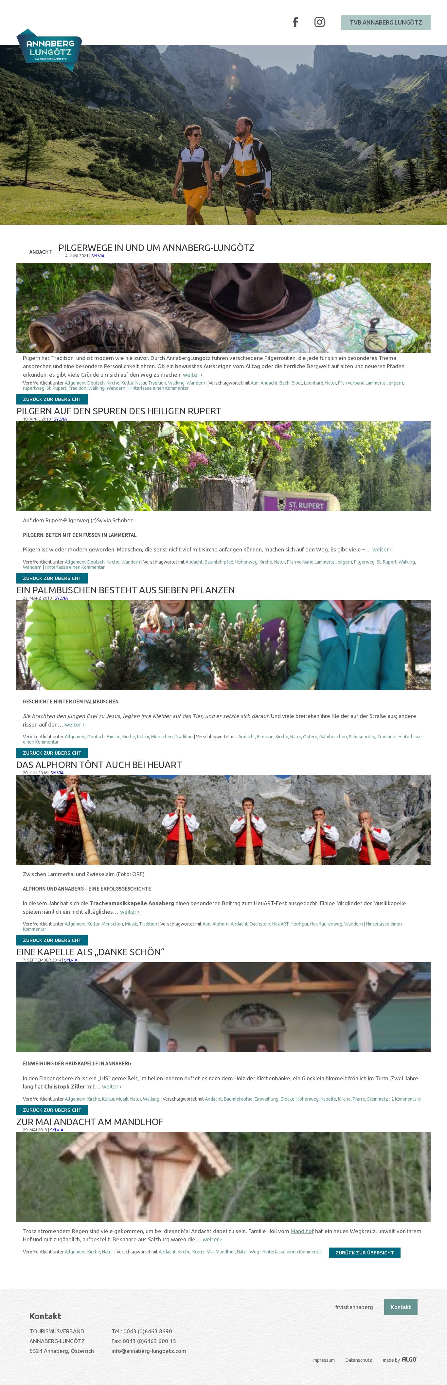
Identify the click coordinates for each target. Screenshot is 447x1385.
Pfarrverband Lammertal (362, 383)
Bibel (297, 383)
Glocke (287, 1099)
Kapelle (328, 1099)
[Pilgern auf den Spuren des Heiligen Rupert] (223, 509)
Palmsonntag (362, 736)
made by (392, 1360)
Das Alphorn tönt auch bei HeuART (99, 765)
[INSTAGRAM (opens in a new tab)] (319, 26)
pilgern (396, 383)
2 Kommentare (406, 1099)
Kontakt (401, 1307)
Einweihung (266, 1099)
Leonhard (313, 383)
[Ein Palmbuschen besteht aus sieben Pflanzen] (223, 688)
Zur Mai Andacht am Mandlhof (89, 1122)
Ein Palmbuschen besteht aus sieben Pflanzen (125, 590)
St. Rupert (56, 388)
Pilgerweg (364, 562)
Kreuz (198, 1251)
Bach (284, 383)
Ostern (310, 736)
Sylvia (98, 255)
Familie (113, 736)
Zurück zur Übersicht (52, 399)
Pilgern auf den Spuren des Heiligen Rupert (119, 411)
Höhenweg (246, 562)
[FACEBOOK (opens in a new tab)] (295, 26)
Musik (131, 923)
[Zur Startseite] (49, 50)
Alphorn (220, 923)
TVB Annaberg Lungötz (386, 22)
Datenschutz (359, 1360)
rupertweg (34, 388)
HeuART (280, 923)
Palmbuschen (333, 736)
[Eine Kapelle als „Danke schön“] (223, 1050)
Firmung (265, 736)
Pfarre (359, 1099)
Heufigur (299, 923)
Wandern (196, 383)
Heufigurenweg (326, 923)
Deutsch (96, 383)
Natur (140, 383)
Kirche (113, 383)
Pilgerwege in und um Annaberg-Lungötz (156, 248)
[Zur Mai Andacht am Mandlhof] (223, 1220)
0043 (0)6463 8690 (147, 1331)
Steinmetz (377, 1099)
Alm (255, 383)
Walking (176, 383)
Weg (254, 1251)
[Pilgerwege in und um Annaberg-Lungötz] (223, 351)
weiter (192, 374)
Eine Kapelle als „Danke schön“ (90, 952)
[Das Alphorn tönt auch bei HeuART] (223, 863)
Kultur (127, 383)
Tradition (157, 383)
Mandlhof (302, 1231)
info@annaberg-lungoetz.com (149, 1351)
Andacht (268, 383)
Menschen (162, 736)
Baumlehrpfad (219, 562)
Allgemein (75, 383)
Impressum (324, 1360)
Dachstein (260, 923)
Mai (210, 1251)
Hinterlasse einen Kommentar (158, 388)
